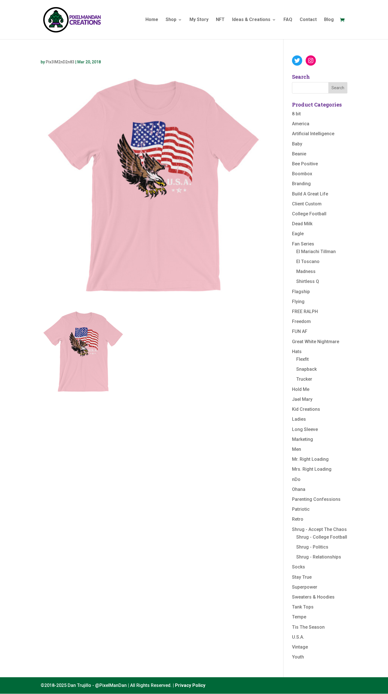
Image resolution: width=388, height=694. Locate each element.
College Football (309, 213)
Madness (306, 271)
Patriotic (301, 509)
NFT (220, 20)
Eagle (298, 233)
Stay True (302, 577)
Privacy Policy (190, 685)
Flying (298, 301)
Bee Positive (305, 163)
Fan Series (303, 244)
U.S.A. (298, 637)
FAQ (287, 20)
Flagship (301, 291)
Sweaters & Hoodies (313, 597)
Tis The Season (308, 627)
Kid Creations (306, 409)
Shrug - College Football (321, 537)
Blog (329, 20)
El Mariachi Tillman (316, 251)
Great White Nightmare (315, 341)
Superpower (304, 587)
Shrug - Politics (312, 547)
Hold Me (300, 389)
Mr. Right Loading (310, 459)
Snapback (306, 369)
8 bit (296, 113)
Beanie (299, 154)
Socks (298, 567)
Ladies (299, 419)
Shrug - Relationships (318, 557)
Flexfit (302, 359)
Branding (301, 183)
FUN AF (299, 331)
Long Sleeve (305, 429)
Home (151, 20)
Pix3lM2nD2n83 (60, 62)
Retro (297, 519)
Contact (308, 20)
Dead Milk (302, 223)
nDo (296, 479)
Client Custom (307, 204)
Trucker (304, 379)
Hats (297, 351)
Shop (171, 20)
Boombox (302, 173)
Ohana (298, 489)
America (300, 123)
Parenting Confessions (316, 499)
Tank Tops (303, 607)
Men (296, 449)
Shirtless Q (307, 281)
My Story (198, 20)
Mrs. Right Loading (311, 469)
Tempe (299, 617)
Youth (298, 657)
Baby (297, 144)
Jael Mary (302, 399)
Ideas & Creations (251, 20)
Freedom (301, 321)
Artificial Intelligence (313, 133)
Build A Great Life (310, 194)
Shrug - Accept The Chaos (319, 529)
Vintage (300, 647)
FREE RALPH (305, 311)
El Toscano (308, 261)
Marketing (302, 439)
